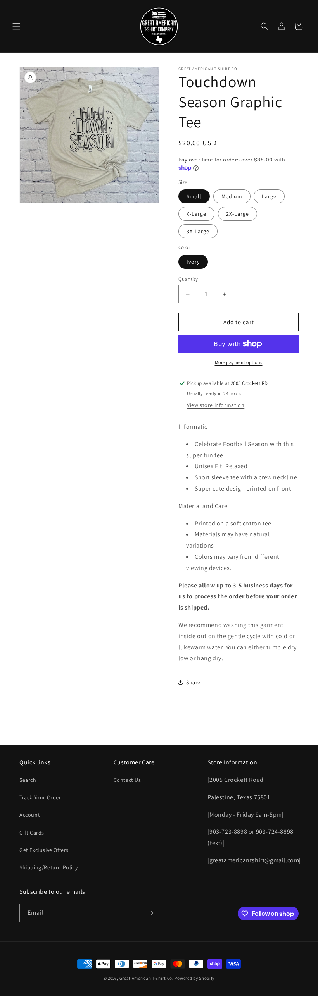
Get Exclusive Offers (44, 850)
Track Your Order (40, 797)
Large (269, 196)
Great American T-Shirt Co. (146, 978)
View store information (215, 405)
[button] (16, 26)
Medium (231, 196)
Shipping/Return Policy (48, 867)
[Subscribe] (150, 913)
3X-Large (198, 231)
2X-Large (237, 213)
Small (194, 196)
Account (29, 814)
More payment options (239, 362)
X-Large (196, 213)
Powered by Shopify (194, 978)
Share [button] (193, 682)
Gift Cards (31, 832)
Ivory (193, 261)
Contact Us (127, 779)
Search (27, 779)
